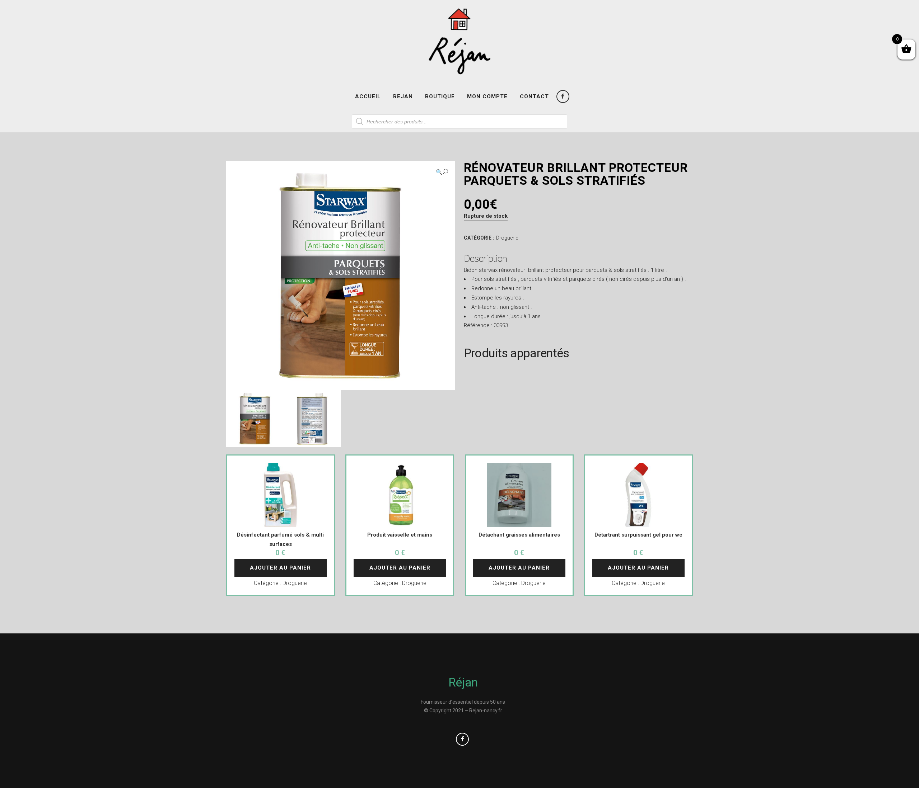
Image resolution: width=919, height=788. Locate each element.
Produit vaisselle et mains (399, 535)
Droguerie (507, 238)
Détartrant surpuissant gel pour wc (638, 535)
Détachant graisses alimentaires (519, 535)
